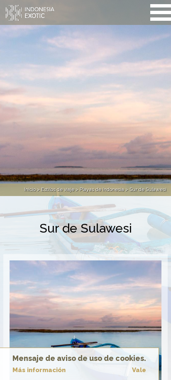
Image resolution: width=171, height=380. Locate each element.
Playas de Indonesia (102, 189)
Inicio (30, 189)
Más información (39, 370)
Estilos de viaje (57, 189)
